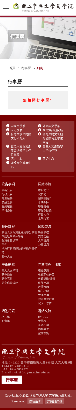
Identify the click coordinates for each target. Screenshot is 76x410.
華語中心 (48, 158)
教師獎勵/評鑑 (46, 278)
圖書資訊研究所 (52, 130)
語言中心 (16, 158)
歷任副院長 (45, 210)
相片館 (6, 316)
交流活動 (43, 236)
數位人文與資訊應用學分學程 (19, 232)
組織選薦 (43, 270)
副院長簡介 (45, 198)
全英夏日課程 (10, 240)
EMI (4, 244)
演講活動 (7, 202)
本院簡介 (43, 190)
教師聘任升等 (46, 274)
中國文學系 (18, 126)
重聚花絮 (43, 325)
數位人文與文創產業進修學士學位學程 (21, 150)
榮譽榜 (42, 320)
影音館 (6, 320)
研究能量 (7, 274)
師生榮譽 (7, 198)
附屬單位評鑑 (46, 299)
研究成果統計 (10, 282)
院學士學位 (45, 303)
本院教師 (43, 202)
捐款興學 (43, 329)
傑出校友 (43, 316)
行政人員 (43, 214)
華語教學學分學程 (12, 236)
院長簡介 (43, 194)
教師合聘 (43, 286)
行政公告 (7, 194)
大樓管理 (43, 295)
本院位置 (43, 218)
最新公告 (7, 190)
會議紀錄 (7, 206)
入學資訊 (43, 240)
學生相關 (43, 290)
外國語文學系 (51, 126)
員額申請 (43, 282)
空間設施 (43, 333)
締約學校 (43, 232)
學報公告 (7, 210)
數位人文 (7, 256)
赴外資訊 (43, 244)
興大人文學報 (10, 270)
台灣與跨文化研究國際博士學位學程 (52, 138)
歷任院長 (43, 206)
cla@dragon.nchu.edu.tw (32, 372)
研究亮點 (7, 278)
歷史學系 (16, 130)
